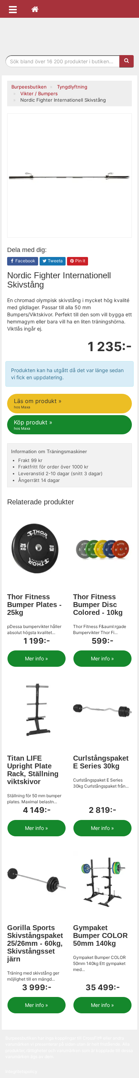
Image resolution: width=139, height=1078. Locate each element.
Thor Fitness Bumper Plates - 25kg (34, 604)
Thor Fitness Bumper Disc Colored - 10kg (98, 604)
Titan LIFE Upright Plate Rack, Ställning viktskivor (32, 769)
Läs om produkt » (38, 403)
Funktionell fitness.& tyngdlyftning (69, 34)
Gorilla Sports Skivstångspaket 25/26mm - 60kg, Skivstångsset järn (35, 943)
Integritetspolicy (21, 1071)
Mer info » (36, 658)
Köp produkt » (33, 424)
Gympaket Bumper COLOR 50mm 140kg (100, 935)
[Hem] (35, 9)
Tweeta (55, 260)
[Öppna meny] (12, 8)
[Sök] (126, 61)
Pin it (79, 260)
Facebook (24, 260)
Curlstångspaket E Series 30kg (101, 762)
